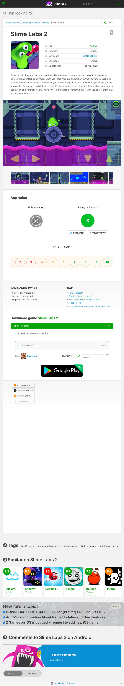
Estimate (78, 233)
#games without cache (49, 546)
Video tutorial (75, 303)
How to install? (76, 293)
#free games (70, 546)
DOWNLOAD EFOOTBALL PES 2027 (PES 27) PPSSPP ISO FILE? (54, 612)
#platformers (27, 546)
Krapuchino (32, 356)
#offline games (88, 546)
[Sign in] (118, 4)
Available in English (64, 683)
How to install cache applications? (85, 299)
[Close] (121, 683)
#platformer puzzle (109, 546)
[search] (56, 13)
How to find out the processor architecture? (90, 306)
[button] (118, 102)
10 (107, 262)
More (117, 606)
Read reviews (98, 233)
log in (60, 660)
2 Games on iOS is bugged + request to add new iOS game (50, 622)
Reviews (32, 673)
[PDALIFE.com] (56, 4)
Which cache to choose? (80, 296)
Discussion (13, 673)
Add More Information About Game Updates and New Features (54, 617)
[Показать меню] (3, 4)
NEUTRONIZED (90, 56)
